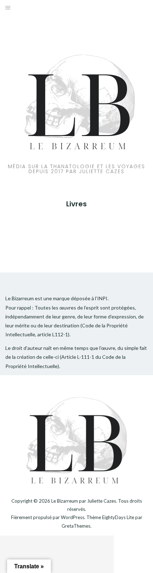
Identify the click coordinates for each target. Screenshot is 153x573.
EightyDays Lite (118, 517)
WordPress (72, 517)
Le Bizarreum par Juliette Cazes (83, 501)
